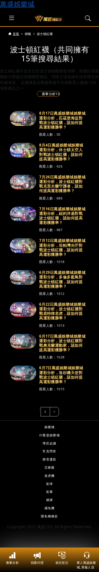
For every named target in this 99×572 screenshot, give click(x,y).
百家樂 (49, 467)
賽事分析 (12, 562)
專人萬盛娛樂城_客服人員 (86, 564)
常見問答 (49, 451)
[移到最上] (89, 543)
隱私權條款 (49, 516)
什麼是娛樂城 (49, 435)
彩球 (49, 484)
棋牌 (49, 500)
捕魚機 (49, 508)
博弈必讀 (49, 443)
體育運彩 (49, 459)
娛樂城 (49, 427)
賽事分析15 (51, 94)
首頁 (16, 34)
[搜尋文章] (88, 18)
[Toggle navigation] (12, 18)
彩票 (49, 492)
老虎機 (49, 475)
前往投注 (62, 562)
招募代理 (37, 562)
